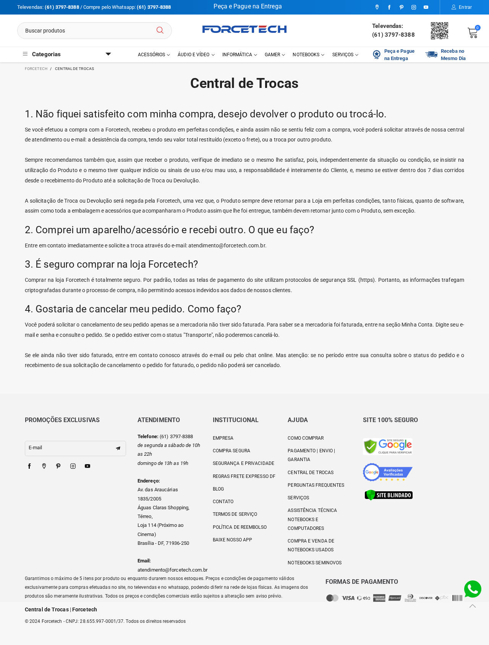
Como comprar (306, 438)
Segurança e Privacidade (243, 463)
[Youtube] (426, 7)
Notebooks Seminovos (315, 562)
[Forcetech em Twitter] (44, 466)
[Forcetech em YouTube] (87, 466)
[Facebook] (389, 7)
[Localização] (377, 7)
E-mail (35, 447)
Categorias (46, 54)
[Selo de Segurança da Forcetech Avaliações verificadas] (388, 471)
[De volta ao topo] (472, 605)
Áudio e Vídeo (193, 54)
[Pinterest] (401, 7)
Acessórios (151, 54)
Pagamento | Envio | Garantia (311, 455)
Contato (223, 501)
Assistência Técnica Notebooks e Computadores (312, 519)
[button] (118, 448)
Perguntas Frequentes (316, 485)
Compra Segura (231, 450)
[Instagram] (414, 7)
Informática (237, 54)
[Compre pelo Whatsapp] (472, 588)
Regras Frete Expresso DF (244, 476)
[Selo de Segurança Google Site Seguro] (388, 446)
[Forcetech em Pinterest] (58, 466)
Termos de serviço (235, 514)
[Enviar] (160, 30)
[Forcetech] (244, 29)
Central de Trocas (311, 472)
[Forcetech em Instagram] (73, 466)
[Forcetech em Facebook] (29, 466)
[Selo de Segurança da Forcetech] (389, 494)
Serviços (343, 54)
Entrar (465, 7)
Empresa (223, 438)
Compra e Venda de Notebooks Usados (311, 545)
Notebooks (306, 54)
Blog (218, 489)
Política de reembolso (240, 527)
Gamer (272, 54)
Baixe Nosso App (233, 540)
